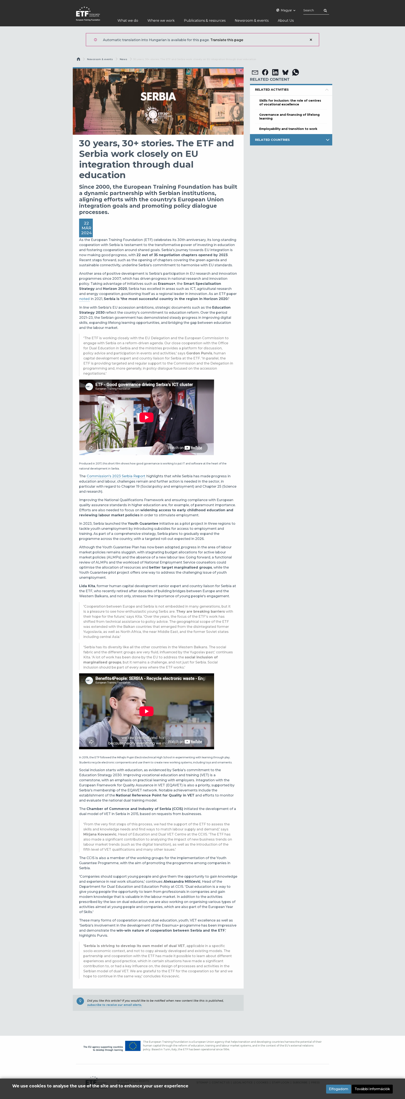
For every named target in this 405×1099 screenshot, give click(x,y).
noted (84, 299)
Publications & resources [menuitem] (204, 21)
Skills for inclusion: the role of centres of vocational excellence (290, 102)
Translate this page (226, 40)
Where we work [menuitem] (161, 21)
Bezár (311, 39)
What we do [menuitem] (127, 21)
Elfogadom (338, 1089)
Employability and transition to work (288, 129)
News (123, 59)
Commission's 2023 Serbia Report (116, 476)
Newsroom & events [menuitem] (252, 21)
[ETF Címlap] (92, 16)
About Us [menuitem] (286, 21)
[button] (255, 72)
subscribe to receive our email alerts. (114, 1004)
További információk (372, 1089)
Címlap (79, 60)
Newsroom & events (100, 59)
